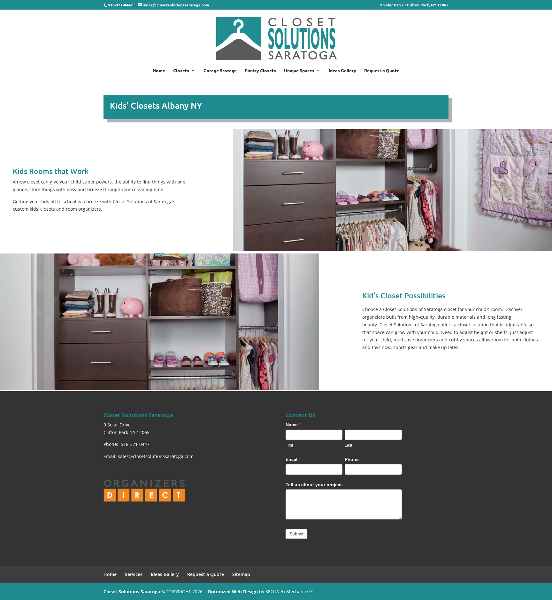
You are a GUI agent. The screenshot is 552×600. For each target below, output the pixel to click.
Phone (352, 459)
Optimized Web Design (233, 591)
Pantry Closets (260, 70)
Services (133, 574)
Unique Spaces (299, 70)
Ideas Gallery (342, 70)
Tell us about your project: (314, 484)
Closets (181, 70)
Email (293, 459)
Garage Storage (220, 70)
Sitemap (241, 574)
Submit (296, 533)
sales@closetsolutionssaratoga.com (156, 456)
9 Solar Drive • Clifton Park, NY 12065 (414, 5)
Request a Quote (381, 70)
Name (293, 424)
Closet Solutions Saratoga (131, 591)
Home (159, 70)
